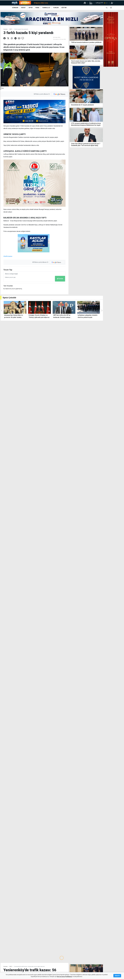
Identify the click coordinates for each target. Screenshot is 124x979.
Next (102, 138)
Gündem (5, 29)
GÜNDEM (15, 7)
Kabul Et (117, 975)
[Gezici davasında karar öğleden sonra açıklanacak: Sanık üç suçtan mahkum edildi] (86, 971)
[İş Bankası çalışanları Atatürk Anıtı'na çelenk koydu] (39, 307)
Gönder (61, 278)
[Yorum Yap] (23, 38)
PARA (37, 7)
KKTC (11, 29)
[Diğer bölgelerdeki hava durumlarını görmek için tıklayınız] (106, 3)
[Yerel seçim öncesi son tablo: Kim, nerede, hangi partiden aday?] (86, 52)
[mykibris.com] (21, 2)
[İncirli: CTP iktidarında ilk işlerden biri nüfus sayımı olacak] (88, 307)
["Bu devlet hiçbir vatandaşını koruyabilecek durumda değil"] (64, 307)
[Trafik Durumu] (85, 2)
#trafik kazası (7, 256)
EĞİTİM (63, 7)
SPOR (30, 7)
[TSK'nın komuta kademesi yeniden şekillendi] (86, 34)
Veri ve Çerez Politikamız (64, 976)
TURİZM (56, 7)
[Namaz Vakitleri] (90, 2)
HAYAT (23, 7)
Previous (70, 138)
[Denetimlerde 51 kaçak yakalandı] (86, 96)
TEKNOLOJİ (46, 7)
